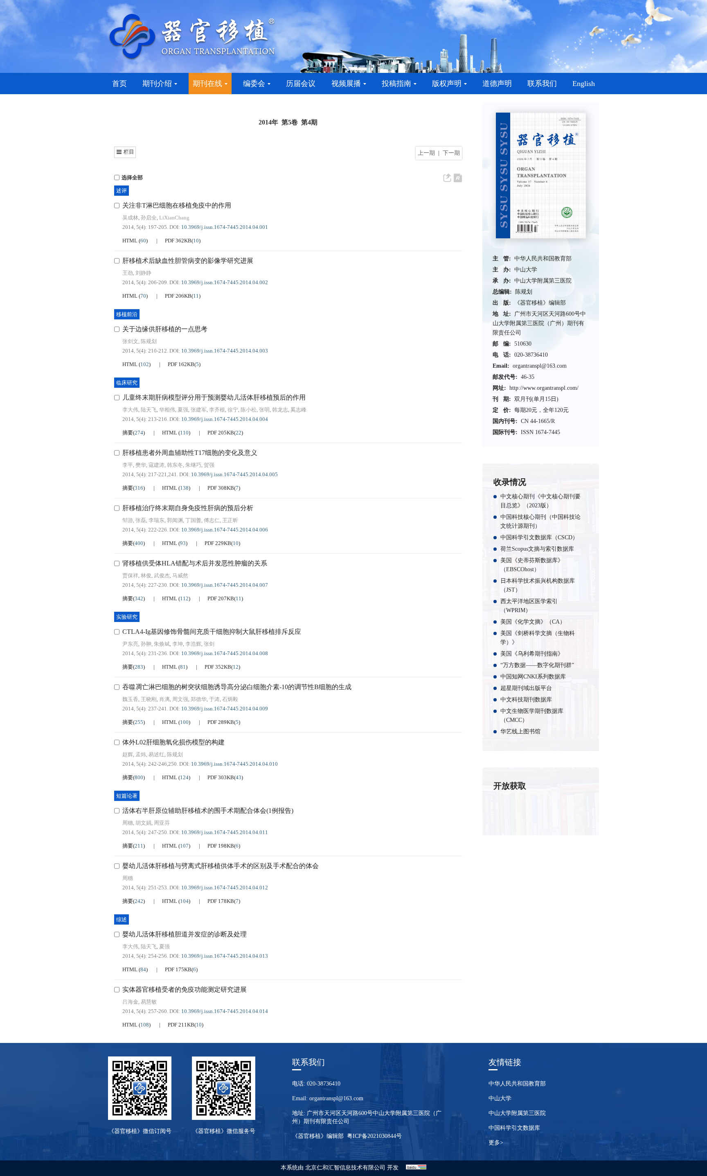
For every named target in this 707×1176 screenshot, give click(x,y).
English (583, 83)
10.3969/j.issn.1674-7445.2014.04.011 (224, 832)
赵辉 (127, 754)
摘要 (127, 433)
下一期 (451, 153)
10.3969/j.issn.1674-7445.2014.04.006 (224, 530)
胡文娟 (143, 823)
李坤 (177, 644)
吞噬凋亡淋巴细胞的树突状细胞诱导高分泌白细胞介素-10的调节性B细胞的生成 (236, 686)
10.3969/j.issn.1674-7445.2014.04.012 (224, 887)
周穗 (127, 823)
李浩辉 (193, 644)
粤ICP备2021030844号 (374, 1136)
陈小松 (249, 410)
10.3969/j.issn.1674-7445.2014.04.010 (234, 764)
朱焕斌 (162, 644)
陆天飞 (149, 410)
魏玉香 (130, 699)
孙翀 (146, 644)
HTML (130, 240)
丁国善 (193, 520)
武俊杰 (162, 575)
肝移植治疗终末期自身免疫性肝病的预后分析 (187, 507)
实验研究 (126, 617)
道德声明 (497, 83)
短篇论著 (126, 796)
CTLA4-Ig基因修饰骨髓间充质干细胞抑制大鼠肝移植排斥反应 (211, 631)
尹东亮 (130, 644)
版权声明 (447, 83)
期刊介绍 (157, 83)
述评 (121, 191)
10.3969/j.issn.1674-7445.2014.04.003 (224, 351)
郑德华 (199, 699)
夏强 (183, 410)
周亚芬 (162, 823)
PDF (178, 240)
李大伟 (130, 410)
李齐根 (217, 410)
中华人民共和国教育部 (517, 1084)
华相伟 (167, 410)
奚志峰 (298, 410)
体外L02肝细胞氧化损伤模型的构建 (173, 742)
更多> (496, 1143)
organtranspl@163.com (540, 366)
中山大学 (500, 1098)
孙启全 (149, 218)
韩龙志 (280, 410)
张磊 (140, 520)
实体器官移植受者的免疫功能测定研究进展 (184, 989)
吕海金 (130, 1002)
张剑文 (130, 341)
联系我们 (542, 83)
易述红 (156, 754)
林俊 (146, 575)
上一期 (426, 153)
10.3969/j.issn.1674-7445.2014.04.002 (224, 282)
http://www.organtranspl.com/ (544, 388)
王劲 (127, 273)
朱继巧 (193, 465)
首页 (119, 83)
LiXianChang (174, 218)
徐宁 (232, 410)
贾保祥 (130, 575)
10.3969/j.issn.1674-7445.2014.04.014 (224, 1011)
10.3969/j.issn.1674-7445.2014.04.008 (224, 653)
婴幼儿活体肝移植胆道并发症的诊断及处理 (184, 934)
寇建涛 (156, 465)
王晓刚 (149, 699)
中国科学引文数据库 (514, 1128)
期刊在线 (207, 83)
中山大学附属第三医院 (517, 1113)
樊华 (140, 465)
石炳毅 (230, 699)
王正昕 (230, 520)
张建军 (199, 410)
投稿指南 (396, 83)
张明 (264, 410)
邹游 (127, 520)
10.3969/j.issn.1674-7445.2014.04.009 (224, 709)
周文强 (180, 699)
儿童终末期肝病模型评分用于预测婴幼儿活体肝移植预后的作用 (214, 397)
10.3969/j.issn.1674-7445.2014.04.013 (224, 956)
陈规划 (149, 341)
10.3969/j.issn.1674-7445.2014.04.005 (234, 474)
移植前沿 (126, 314)
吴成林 (130, 218)
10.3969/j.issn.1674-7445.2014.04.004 (224, 419)
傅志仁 (212, 520)
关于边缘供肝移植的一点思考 (164, 329)
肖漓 (164, 699)
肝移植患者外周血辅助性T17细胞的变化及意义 (189, 452)
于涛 (214, 699)
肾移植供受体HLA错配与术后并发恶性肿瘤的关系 (194, 563)
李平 (127, 465)
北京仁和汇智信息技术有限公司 (345, 1168)
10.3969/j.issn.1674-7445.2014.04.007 (224, 585)
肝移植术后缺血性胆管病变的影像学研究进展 (187, 260)
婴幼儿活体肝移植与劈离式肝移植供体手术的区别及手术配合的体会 (220, 865)
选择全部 (132, 177)
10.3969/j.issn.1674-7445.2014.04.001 (224, 227)
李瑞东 (156, 520)
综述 (121, 919)
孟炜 (140, 754)
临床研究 (126, 383)
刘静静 (143, 273)
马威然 (180, 575)
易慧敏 (149, 1002)
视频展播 (346, 83)
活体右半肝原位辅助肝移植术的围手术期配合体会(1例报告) (207, 810)
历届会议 (300, 83)
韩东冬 (175, 465)
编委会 (254, 83)
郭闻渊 (175, 520)
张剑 (209, 644)
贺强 (209, 465)
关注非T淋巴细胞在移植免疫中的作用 (176, 205)
